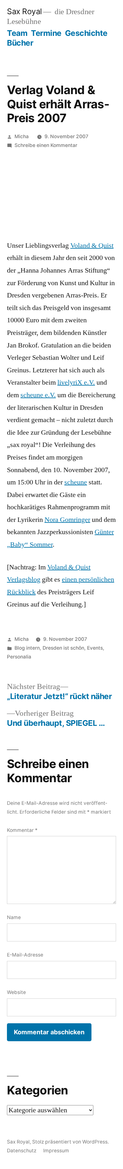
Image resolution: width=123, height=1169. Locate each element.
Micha (22, 136)
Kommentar (22, 830)
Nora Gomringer (67, 519)
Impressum (56, 1151)
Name (14, 917)
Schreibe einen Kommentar (46, 145)
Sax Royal (24, 11)
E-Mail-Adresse (25, 955)
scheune (75, 482)
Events (95, 648)
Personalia (19, 657)
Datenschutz (21, 1151)
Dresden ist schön (63, 648)
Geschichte (86, 33)
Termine (46, 33)
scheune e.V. (38, 395)
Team (17, 33)
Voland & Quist (92, 245)
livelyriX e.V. (76, 382)
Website (16, 992)
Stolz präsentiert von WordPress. (70, 1142)
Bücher (20, 43)
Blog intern (27, 648)
